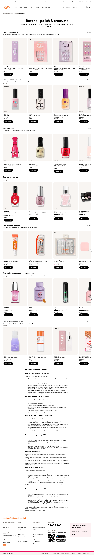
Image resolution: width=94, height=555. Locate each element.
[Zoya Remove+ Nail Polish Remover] (15, 344)
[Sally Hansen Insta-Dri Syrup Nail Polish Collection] (15, 151)
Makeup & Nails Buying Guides (38, 510)
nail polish (41, 376)
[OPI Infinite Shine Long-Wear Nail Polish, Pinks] (40, 199)
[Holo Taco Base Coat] (15, 102)
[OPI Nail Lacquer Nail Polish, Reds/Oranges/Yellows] (65, 151)
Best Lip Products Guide (46, 507)
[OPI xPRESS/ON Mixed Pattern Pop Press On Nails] (40, 55)
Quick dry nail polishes (48, 421)
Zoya (29, 407)
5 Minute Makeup (59, 506)
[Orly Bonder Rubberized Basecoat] (65, 102)
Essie (29, 405)
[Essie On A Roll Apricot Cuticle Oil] (15, 248)
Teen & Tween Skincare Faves (58, 507)
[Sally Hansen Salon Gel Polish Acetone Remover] (40, 344)
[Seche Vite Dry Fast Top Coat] (40, 102)
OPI (29, 402)
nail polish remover (35, 379)
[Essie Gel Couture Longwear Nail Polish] (65, 199)
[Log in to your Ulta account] (87, 7)
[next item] (91, 57)
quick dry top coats (59, 421)
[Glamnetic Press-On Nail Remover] (65, 344)
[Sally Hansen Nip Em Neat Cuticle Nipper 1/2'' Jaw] (40, 248)
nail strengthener (54, 447)
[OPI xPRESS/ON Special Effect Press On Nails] (65, 55)
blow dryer (50, 430)
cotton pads (33, 442)
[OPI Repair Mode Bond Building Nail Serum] (65, 295)
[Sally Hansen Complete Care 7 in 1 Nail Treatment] (15, 295)
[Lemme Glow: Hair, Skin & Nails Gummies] (40, 295)
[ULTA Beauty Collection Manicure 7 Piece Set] (65, 248)
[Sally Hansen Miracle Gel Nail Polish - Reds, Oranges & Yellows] (15, 200)
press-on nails (42, 470)
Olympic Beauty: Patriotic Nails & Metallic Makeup (44, 506)
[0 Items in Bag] (90, 7)
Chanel (29, 412)
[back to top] (89, 550)
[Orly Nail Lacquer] (40, 151)
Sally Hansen (31, 410)
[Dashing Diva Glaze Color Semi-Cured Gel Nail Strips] (15, 55)
